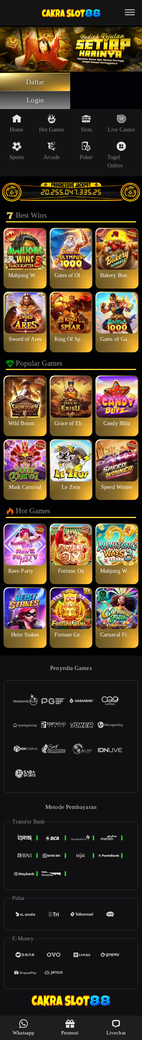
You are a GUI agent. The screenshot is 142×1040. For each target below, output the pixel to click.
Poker (86, 157)
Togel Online (115, 161)
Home (16, 130)
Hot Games (51, 130)
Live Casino (121, 130)
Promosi (70, 1033)
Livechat (116, 1033)
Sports (16, 157)
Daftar (35, 82)
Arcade (51, 157)
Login (35, 100)
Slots (86, 130)
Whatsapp (23, 1033)
